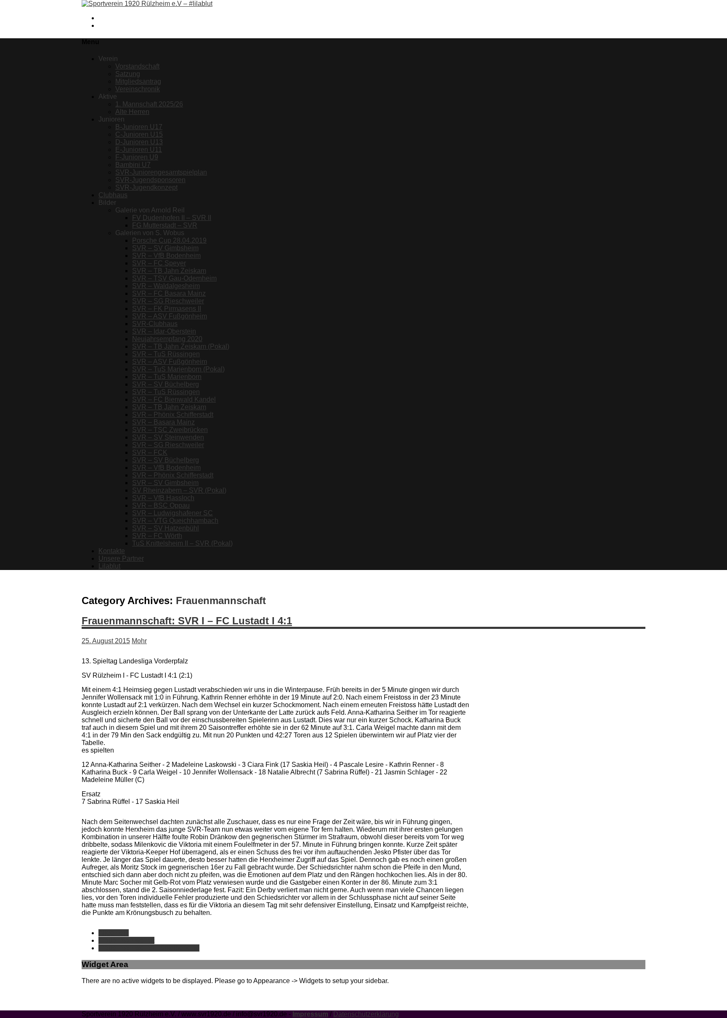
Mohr (139, 640)
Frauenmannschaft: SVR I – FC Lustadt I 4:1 (187, 620)
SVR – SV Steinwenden (168, 437)
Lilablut (109, 566)
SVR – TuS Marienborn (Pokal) (178, 369)
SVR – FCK (149, 452)
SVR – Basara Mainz (163, 422)
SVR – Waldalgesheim (166, 285)
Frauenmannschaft (126, 940)
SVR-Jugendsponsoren (150, 179)
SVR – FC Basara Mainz (169, 293)
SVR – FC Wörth (157, 535)
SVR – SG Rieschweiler (168, 301)
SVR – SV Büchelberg (165, 384)
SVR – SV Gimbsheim (165, 248)
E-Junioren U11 (138, 149)
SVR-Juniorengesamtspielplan (161, 172)
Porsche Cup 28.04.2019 (169, 240)
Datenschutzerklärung (366, 1014)
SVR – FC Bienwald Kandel (174, 399)
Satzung (127, 73)
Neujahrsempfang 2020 (167, 338)
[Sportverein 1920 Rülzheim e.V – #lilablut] (147, 3)
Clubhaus (112, 195)
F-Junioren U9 (136, 157)
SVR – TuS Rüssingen (166, 354)
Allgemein (113, 932)
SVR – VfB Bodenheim (166, 255)
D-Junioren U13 (139, 142)
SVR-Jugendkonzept (146, 187)
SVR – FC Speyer (159, 263)
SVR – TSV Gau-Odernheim (174, 278)
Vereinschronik (137, 89)
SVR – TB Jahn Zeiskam (169, 270)
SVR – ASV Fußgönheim (169, 316)
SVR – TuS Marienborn (167, 376)
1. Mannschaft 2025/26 (149, 104)
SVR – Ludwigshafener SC (172, 513)
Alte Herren (132, 111)
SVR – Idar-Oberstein (164, 331)
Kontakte (111, 550)
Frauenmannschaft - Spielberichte (148, 948)
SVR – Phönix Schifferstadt (172, 414)
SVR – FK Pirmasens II (166, 308)
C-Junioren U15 (139, 134)
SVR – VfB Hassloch (163, 497)
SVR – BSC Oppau (161, 505)
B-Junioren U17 (138, 126)
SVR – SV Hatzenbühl (165, 528)
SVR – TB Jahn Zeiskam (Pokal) (180, 346)
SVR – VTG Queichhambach (175, 520)
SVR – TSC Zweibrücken (170, 429)
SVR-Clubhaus (155, 323)
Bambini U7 (133, 164)
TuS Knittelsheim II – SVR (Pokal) (182, 543)
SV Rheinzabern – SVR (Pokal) (179, 490)
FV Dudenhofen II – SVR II (171, 217)
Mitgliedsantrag (138, 81)
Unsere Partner (121, 558)
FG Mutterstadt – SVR (164, 225)
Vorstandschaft (137, 66)
